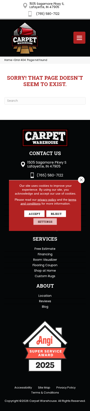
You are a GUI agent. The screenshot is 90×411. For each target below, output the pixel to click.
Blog (45, 306)
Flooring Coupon (45, 265)
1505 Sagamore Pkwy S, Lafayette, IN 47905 (46, 5)
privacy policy (47, 199)
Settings (45, 221)
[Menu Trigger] (79, 38)
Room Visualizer (45, 259)
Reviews (45, 301)
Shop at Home (45, 270)
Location (45, 296)
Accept (34, 214)
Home (8, 60)
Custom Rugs (45, 276)
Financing (45, 254)
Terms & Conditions (45, 392)
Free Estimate (45, 249)
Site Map (44, 387)
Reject (56, 214)
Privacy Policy (66, 387)
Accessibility (23, 387)
